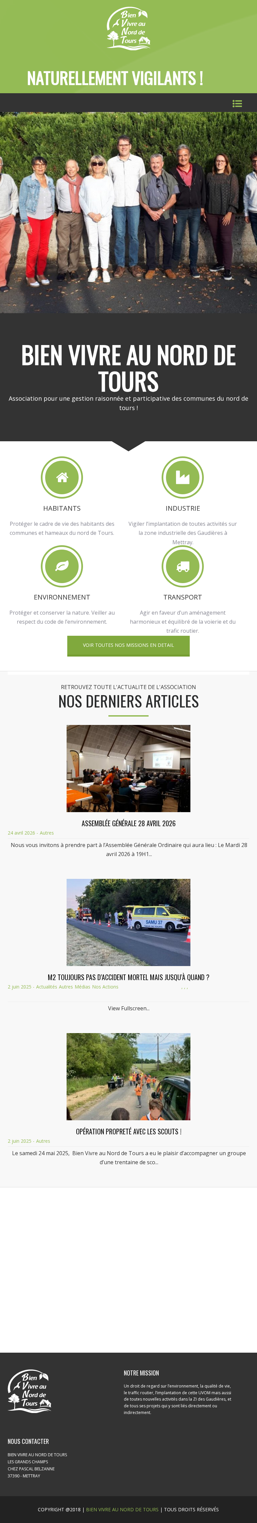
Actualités (46, 986)
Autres (47, 833)
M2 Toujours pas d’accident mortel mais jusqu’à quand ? (128, 977)
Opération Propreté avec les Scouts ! (128, 1131)
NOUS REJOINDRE (128, 1302)
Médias (82, 986)
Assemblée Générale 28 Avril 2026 (129, 823)
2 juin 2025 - (21, 986)
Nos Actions (105, 986)
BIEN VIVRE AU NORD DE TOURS (122, 1509)
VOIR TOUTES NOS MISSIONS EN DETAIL (128, 645)
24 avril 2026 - (23, 833)
